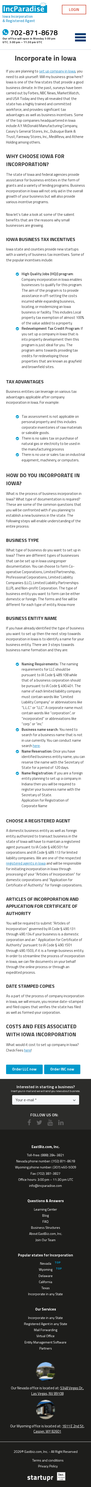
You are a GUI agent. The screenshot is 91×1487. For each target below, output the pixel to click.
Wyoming (45, 1269)
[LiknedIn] (61, 1122)
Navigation (80, 37)
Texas (45, 1287)
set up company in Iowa (57, 71)
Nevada (45, 1263)
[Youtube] (50, 1122)
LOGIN (74, 9)
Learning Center (45, 1209)
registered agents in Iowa (26, 863)
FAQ (45, 1221)
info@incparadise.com (45, 1185)
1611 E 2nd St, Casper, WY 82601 (58, 1428)
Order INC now (62, 1069)
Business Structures (45, 1227)
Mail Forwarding (45, 1329)
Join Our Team (45, 1239)
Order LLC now (24, 1069)
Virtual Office (45, 1335)
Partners (45, 1348)
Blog (45, 1215)
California (45, 1281)
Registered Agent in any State (45, 1323)
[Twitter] (39, 1122)
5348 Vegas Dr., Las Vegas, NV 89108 (57, 1390)
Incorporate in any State (45, 1293)
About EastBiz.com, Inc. (45, 1233)
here (36, 745)
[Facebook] (29, 1122)
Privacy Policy (48, 1465)
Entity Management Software (45, 1342)
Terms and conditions (48, 1460)
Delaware (46, 1275)
